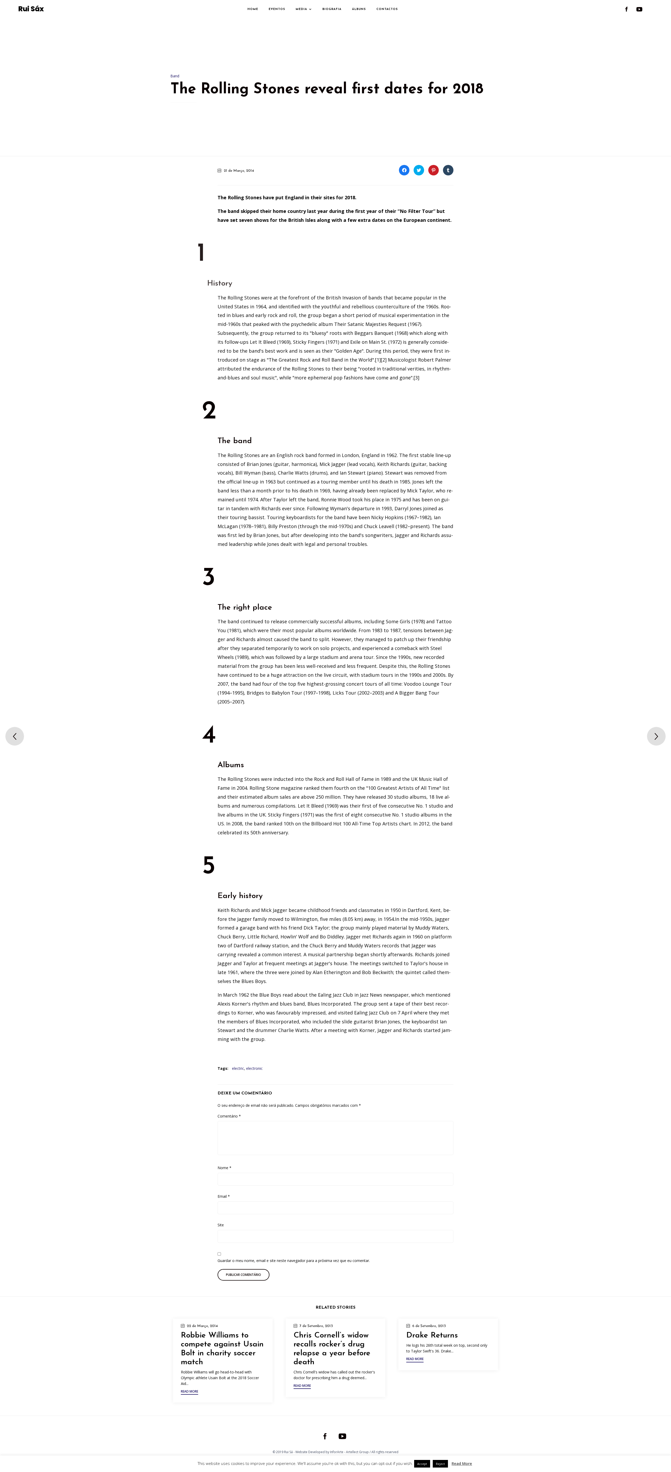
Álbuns (359, 9)
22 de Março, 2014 (202, 1326)
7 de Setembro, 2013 (316, 1326)
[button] (189, 1392)
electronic (254, 1068)
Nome (224, 1167)
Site (221, 1224)
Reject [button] (440, 1464)
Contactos (387, 9)
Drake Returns (432, 1335)
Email (224, 1196)
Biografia (332, 9)
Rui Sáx (31, 9)
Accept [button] (422, 1464)
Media (301, 9)
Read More (462, 1463)
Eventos (277, 9)
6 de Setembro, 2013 (429, 1326)
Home (252, 9)
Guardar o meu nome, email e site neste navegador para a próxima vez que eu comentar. (294, 1260)
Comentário (229, 1116)
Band (174, 75)
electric (238, 1068)
